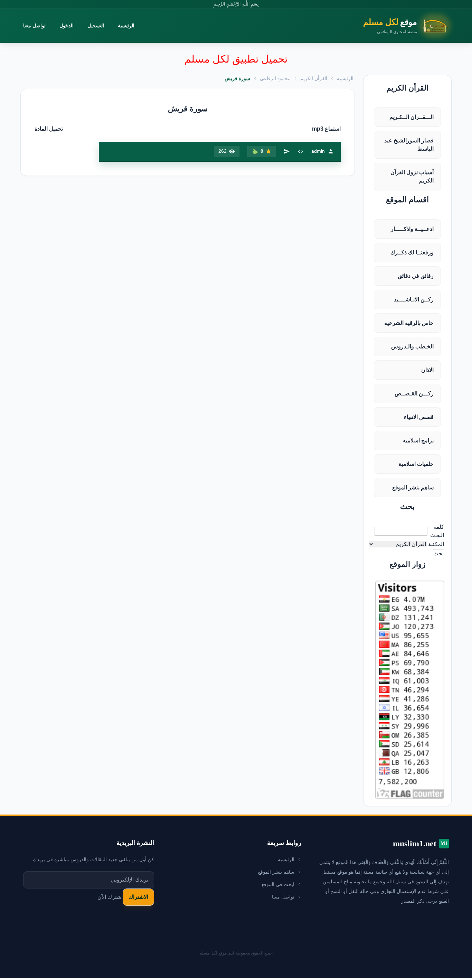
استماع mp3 (326, 129)
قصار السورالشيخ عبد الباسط (409, 145)
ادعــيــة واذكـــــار (412, 229)
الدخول (66, 25)
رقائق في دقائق (416, 276)
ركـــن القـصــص (414, 393)
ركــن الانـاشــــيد (414, 299)
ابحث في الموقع (278, 884)
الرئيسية (126, 25)
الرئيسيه (286, 859)
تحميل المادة (49, 129)
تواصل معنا (34, 25)
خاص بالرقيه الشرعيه (409, 323)
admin (318, 151)
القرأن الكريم (313, 78)
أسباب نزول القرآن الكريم (412, 176)
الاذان (427, 370)
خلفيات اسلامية (416, 464)
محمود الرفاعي (275, 78)
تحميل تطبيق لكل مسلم (236, 59)
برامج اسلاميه (418, 440)
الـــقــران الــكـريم (411, 117)
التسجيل (95, 25)
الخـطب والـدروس (412, 346)
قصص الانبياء (419, 417)
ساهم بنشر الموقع (413, 487)
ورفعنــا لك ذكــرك (412, 252)
